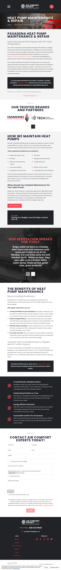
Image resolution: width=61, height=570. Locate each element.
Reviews (17, 549)
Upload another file (15, 476)
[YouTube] (51, 539)
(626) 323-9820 (18, 364)
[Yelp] (44, 539)
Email (33, 450)
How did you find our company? (15, 466)
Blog (16, 552)
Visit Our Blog (14, 206)
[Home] (30, 6)
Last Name (34, 445)
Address (10, 455)
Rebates (17, 539)
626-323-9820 (35, 528)
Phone (9, 450)
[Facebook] (40, 539)
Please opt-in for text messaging (19, 461)
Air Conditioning (17, 546)
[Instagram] (48, 539)
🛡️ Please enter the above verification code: (18, 494)
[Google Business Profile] (37, 539)
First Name (10, 445)
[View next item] (33, 127)
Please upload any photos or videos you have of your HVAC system (24, 471)
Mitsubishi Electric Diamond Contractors (19, 56)
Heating (17, 542)
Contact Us (17, 555)
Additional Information (13, 480)
